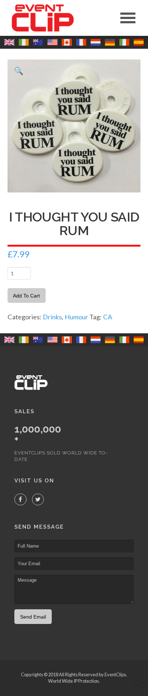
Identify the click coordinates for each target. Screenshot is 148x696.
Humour (76, 317)
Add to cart (26, 296)
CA (107, 317)
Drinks (52, 317)
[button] (128, 18)
